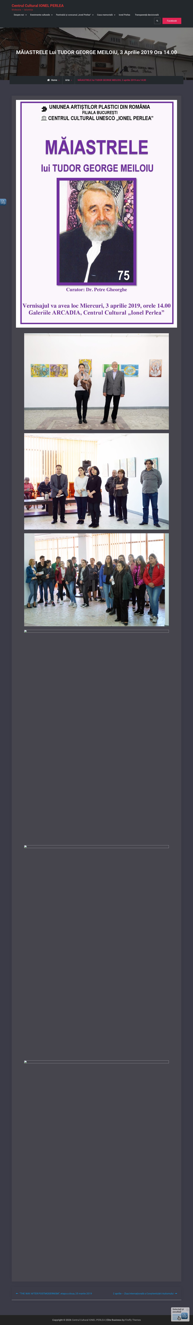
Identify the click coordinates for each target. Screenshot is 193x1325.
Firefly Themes (133, 1320)
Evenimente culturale (40, 15)
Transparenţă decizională (147, 15)
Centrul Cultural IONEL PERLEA (38, 6)
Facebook (172, 20)
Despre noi (19, 15)
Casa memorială (105, 15)
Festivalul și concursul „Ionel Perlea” (73, 15)
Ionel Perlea (124, 15)
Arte (67, 80)
